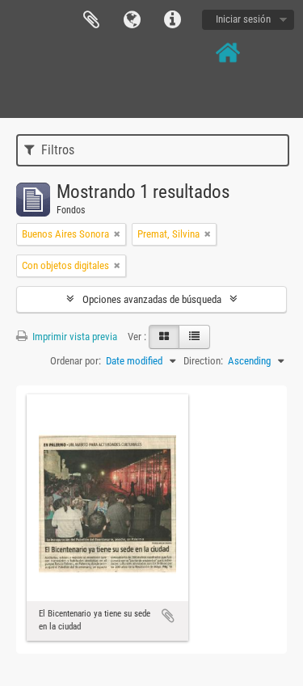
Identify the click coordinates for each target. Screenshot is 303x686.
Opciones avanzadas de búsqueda (151, 299)
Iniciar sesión (243, 19)
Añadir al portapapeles (168, 616)
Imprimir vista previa (73, 336)
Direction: (203, 361)
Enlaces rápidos (172, 20)
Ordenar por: (75, 361)
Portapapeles (91, 20)
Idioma (132, 20)
